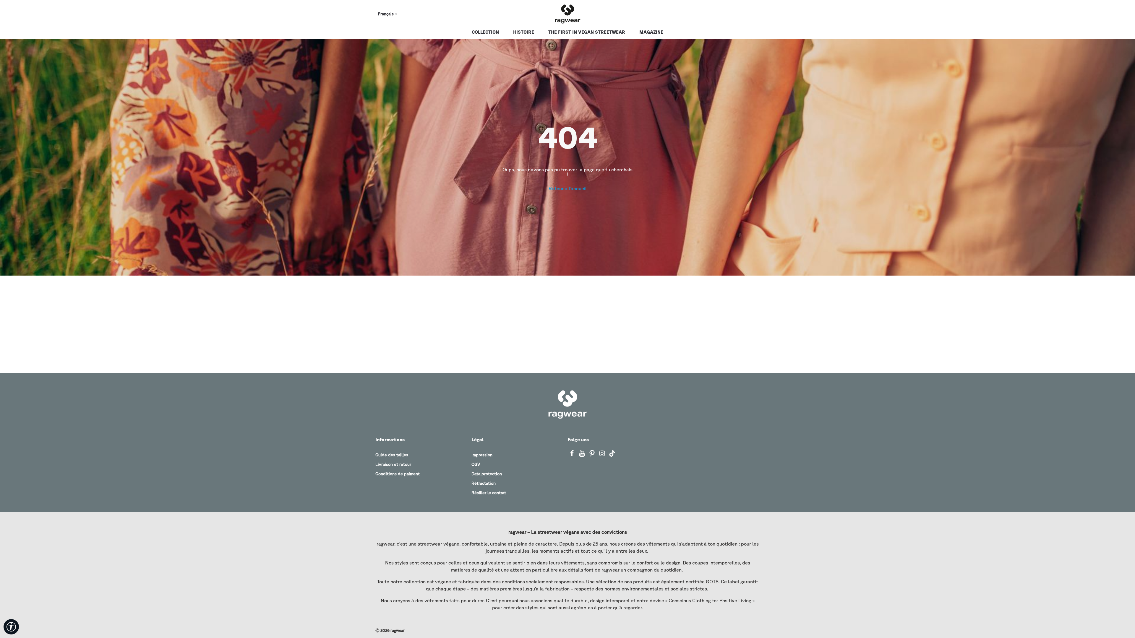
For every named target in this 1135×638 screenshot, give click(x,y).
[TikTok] (612, 455)
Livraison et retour (393, 464)
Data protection (486, 473)
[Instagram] (603, 455)
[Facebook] (572, 455)
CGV (475, 464)
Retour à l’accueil (568, 188)
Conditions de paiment (397, 473)
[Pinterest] (592, 455)
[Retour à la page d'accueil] (567, 14)
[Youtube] (582, 455)
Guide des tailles (391, 455)
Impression (481, 455)
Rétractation (483, 483)
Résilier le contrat (488, 492)
